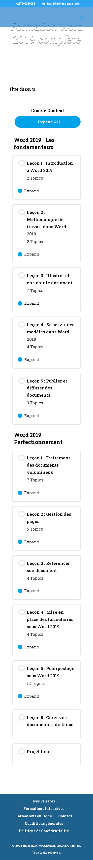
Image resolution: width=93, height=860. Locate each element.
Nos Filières (44, 801)
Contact (65, 816)
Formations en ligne (33, 816)
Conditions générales (44, 823)
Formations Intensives (43, 808)
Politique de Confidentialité (44, 830)
